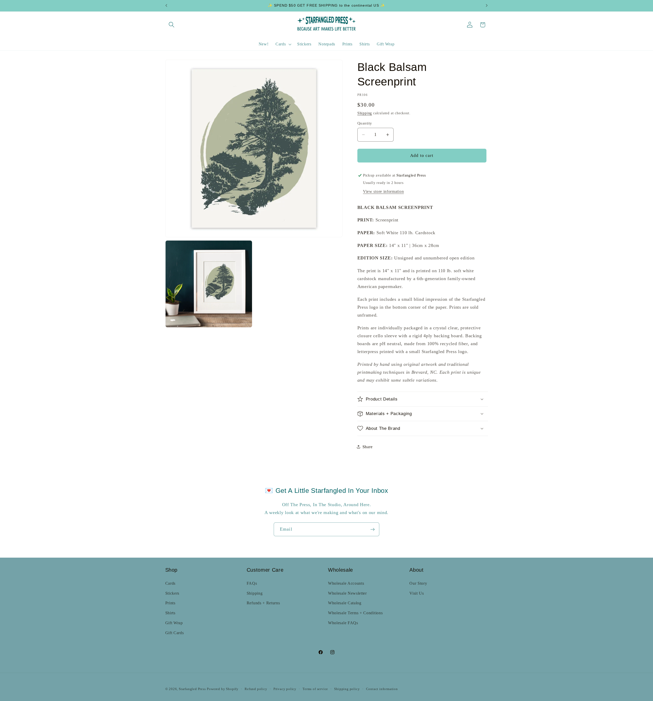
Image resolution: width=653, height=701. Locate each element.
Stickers (172, 593)
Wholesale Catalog (344, 603)
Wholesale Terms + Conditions (355, 613)
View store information (383, 191)
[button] (171, 24)
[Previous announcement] (166, 5)
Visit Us (416, 593)
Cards (170, 583)
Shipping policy (347, 689)
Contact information (382, 689)
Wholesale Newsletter (347, 593)
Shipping (364, 113)
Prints (170, 603)
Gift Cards (174, 633)
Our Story (418, 583)
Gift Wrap (174, 623)
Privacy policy (284, 689)
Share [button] (367, 446)
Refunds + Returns (263, 603)
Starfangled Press (192, 689)
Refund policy (256, 689)
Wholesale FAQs (343, 623)
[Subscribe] (372, 529)
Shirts (170, 613)
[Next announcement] (486, 5)
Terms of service (315, 689)
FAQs (252, 583)
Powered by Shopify (222, 689)
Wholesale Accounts (346, 583)
